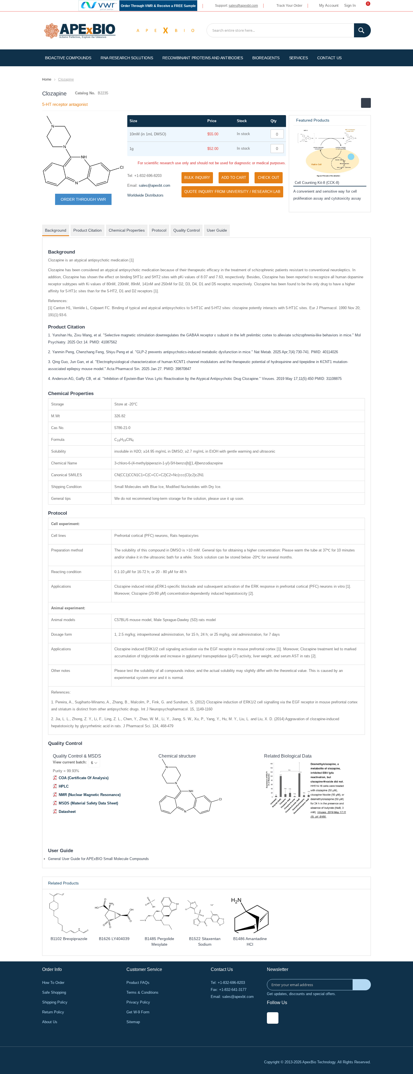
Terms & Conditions (142, 992)
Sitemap (133, 1022)
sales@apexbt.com (243, 6)
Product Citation (87, 230)
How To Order (53, 982)
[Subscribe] (362, 984)
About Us (49, 1022)
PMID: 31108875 (328, 379)
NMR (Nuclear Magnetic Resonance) (90, 795)
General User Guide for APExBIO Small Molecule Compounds (98, 859)
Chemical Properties (127, 230)
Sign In (350, 5)
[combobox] (288, 30)
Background (55, 230)
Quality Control (186, 230)
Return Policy (53, 1012)
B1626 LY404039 (114, 938)
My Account (329, 5)
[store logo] (79, 30)
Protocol (159, 230)
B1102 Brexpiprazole (69, 938)
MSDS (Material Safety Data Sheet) (88, 803)
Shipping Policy (54, 1002)
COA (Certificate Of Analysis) (83, 778)
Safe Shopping (54, 992)
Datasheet (67, 812)
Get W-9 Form (137, 1012)
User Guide (217, 230)
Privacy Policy (138, 1002)
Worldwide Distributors (145, 195)
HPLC (64, 786)
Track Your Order (289, 6)
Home (46, 79)
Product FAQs (137, 982)
